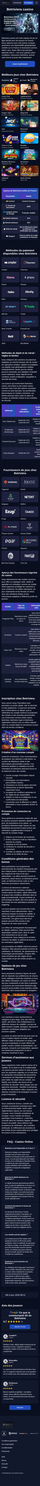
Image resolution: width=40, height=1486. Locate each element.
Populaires (5, 80)
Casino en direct (15, 80)
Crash (24, 80)
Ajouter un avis (20, 1327)
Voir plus (20, 1407)
